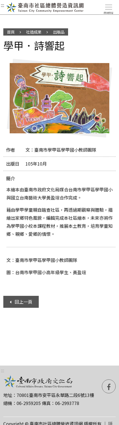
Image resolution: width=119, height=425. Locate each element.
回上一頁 (23, 301)
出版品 (58, 32)
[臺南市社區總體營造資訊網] (45, 7)
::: (2, 5)
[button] (108, 8)
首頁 (11, 32)
